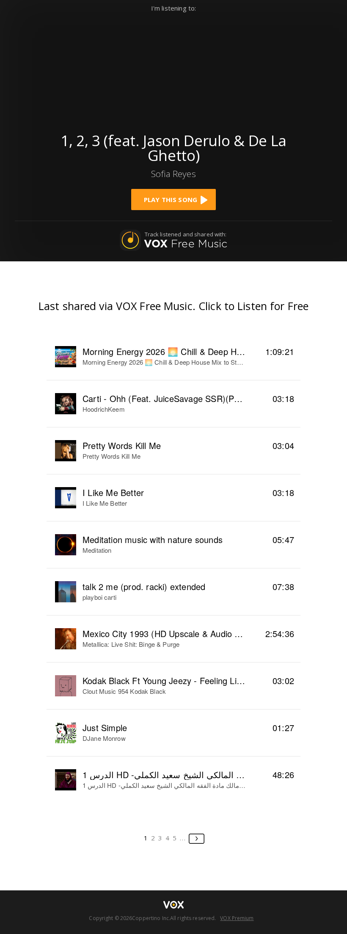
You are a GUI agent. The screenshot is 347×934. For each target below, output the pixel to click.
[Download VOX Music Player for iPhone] (173, 68)
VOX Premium (236, 918)
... (183, 838)
